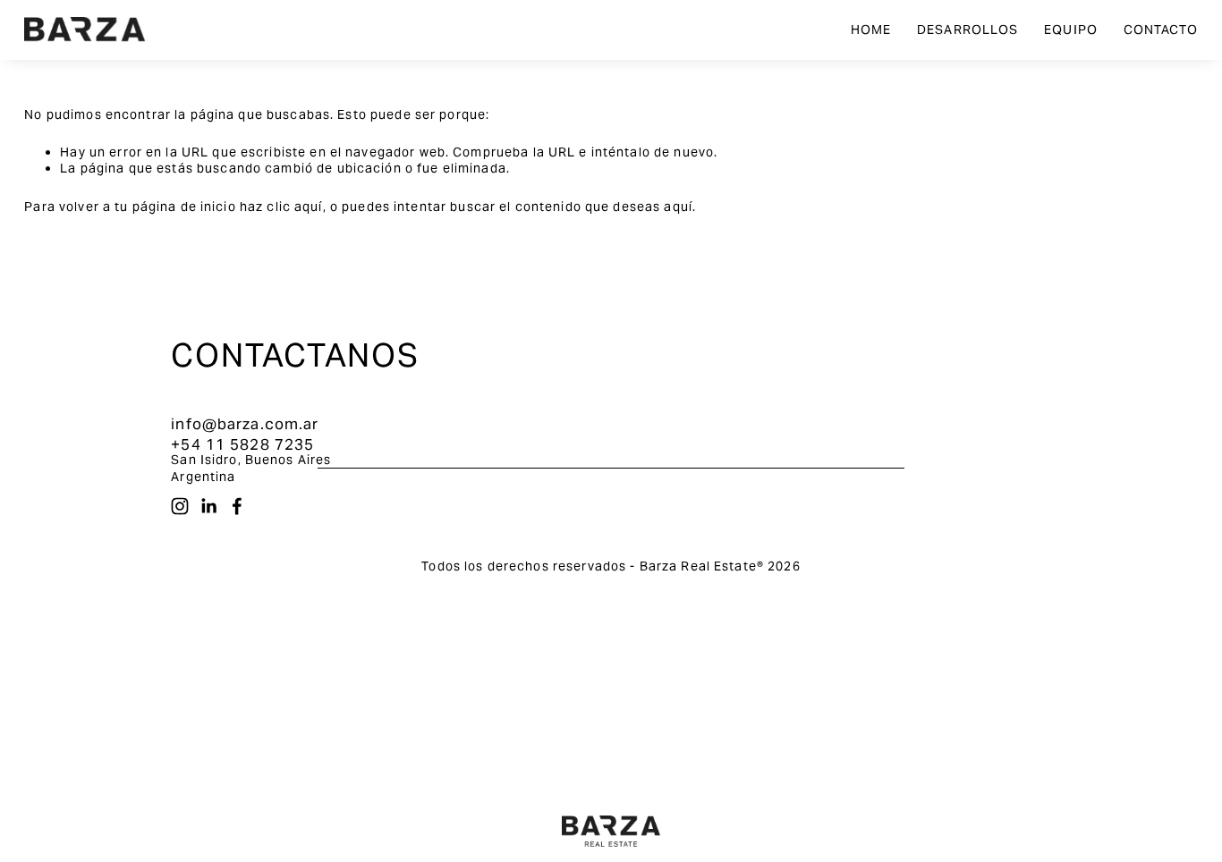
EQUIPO (1071, 29)
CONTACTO (1161, 29)
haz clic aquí (281, 207)
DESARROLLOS (967, 29)
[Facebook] (237, 506)
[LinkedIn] (208, 506)
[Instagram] (180, 506)
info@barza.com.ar (244, 424)
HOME (871, 29)
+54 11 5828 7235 (242, 444)
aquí (678, 207)
